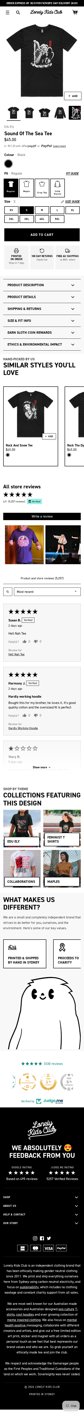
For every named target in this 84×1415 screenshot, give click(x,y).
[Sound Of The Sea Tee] (13, 113)
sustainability (29, 1287)
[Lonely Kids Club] (46, 12)
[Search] (18, 12)
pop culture (66, 1309)
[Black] (8, 163)
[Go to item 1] (24, 544)
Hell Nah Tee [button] (16, 654)
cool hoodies (25, 1314)
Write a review (42, 516)
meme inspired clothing (23, 1320)
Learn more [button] (59, 146)
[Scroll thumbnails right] (75, 544)
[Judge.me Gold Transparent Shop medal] (62, 1082)
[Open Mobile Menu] (7, 12)
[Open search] (7, 592)
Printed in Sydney (42, 1394)
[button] (37, 146)
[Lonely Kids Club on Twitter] (49, 1238)
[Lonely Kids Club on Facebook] (42, 1238)
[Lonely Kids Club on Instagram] (35, 1238)
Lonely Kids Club (47, 1387)
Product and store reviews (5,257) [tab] (42, 578)
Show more (40, 767)
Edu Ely (9, 127)
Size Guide (72, 201)
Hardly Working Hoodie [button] (23, 728)
